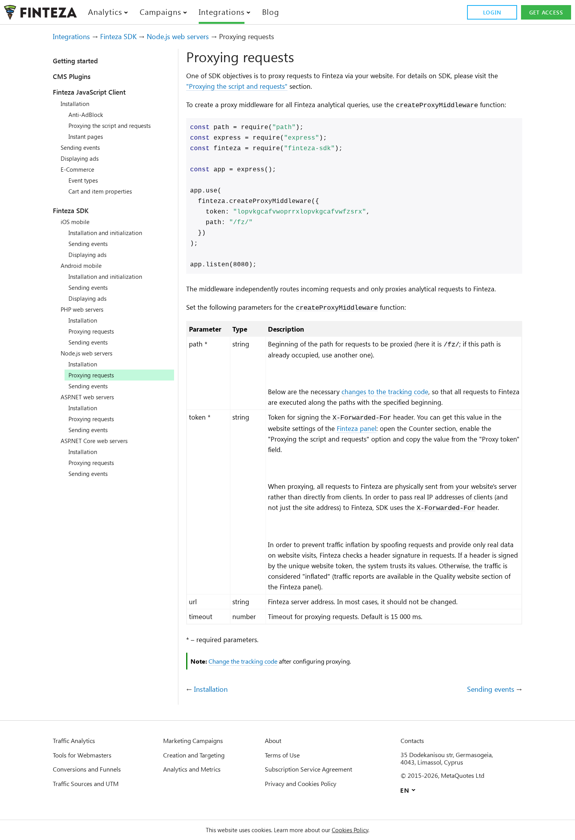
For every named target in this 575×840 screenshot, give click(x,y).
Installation (75, 104)
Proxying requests (91, 331)
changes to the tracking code (384, 391)
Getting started (75, 60)
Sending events (80, 147)
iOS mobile (75, 222)
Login (492, 12)
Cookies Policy (350, 830)
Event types (83, 180)
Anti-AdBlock (85, 114)
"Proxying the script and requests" (237, 86)
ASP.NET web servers (87, 397)
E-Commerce (77, 169)
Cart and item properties (100, 191)
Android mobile (81, 265)
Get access (546, 12)
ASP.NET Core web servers (94, 441)
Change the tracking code (242, 661)
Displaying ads (80, 158)
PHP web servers (82, 309)
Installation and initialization (105, 233)
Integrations (71, 36)
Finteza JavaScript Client (89, 92)
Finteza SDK (118, 36)
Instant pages (85, 136)
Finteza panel (356, 428)
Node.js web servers (178, 36)
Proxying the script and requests (109, 125)
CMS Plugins (71, 76)
